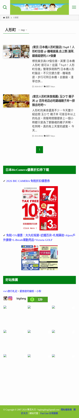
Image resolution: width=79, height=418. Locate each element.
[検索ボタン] (5, 7)
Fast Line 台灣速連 (49, 413)
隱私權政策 (66, 409)
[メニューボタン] (74, 7)
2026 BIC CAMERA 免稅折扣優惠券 (28, 180)
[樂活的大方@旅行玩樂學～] (39, 7)
